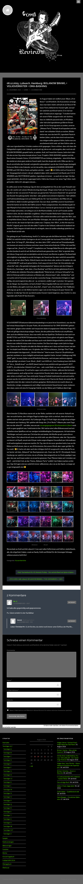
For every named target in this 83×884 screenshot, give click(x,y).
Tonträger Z (7, 834)
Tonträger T (7, 815)
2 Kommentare (36, 90)
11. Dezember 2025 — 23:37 (21, 603)
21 (45, 756)
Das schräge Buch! (63, 782)
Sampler (5, 838)
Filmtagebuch (7, 864)
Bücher (5, 853)
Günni (26, 90)
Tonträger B (7, 753)
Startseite (6, 742)
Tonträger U (7, 819)
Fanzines (5, 849)
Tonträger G (7, 771)
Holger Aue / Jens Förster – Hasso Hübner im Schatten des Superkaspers (68, 765)
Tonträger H (7, 775)
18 (35, 756)
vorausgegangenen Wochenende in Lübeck (56, 425)
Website (10, 700)
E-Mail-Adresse (13, 690)
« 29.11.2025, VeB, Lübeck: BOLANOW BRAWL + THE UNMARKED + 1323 (35, 579)
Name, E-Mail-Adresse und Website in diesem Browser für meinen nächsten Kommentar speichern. (41, 710)
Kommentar (11, 650)
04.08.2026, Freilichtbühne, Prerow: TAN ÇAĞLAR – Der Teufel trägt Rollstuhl (68, 758)
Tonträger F (7, 767)
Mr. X (15, 601)
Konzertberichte (20, 560)
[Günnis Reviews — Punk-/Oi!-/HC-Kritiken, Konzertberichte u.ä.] (8, 10)
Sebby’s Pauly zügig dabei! (65, 786)
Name (9, 680)
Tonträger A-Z (7, 746)
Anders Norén (72, 879)
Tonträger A (7, 749)
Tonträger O (7, 797)
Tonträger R (7, 808)
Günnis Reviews (19, 879)
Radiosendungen (8, 842)
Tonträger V (7, 823)
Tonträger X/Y (8, 830)
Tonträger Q (7, 804)
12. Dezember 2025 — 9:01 (25, 622)
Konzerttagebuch (8, 856)
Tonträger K (7, 782)
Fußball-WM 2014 (9, 860)
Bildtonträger (7, 846)
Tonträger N (7, 793)
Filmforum (6, 868)
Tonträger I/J (7, 778)
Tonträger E (7, 764)
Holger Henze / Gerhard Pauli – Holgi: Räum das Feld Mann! (67, 743)
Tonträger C (7, 756)
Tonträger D (7, 760)
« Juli (31, 766)
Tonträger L (7, 786)
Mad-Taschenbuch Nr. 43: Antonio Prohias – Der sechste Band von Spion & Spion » (46, 572)
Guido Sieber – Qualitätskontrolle (68, 792)
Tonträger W (7, 826)
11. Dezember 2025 (14, 90)
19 (38, 756)
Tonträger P (7, 800)
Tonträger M (7, 789)
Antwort (71, 602)
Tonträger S (7, 812)
